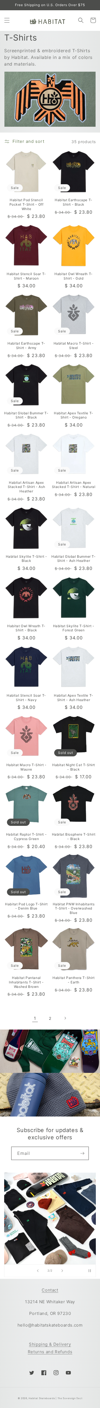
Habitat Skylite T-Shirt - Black (26, 558)
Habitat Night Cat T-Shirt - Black (73, 767)
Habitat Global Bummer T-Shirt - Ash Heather (73, 558)
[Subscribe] (82, 1153)
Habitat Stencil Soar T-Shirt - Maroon (26, 276)
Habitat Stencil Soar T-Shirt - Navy (26, 697)
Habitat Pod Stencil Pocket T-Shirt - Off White (26, 204)
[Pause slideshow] (90, 1271)
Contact (50, 1290)
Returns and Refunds (50, 1351)
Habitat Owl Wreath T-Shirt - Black (26, 628)
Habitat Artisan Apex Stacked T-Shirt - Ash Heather (26, 486)
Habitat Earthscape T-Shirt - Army (26, 345)
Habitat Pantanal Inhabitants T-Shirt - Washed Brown (26, 982)
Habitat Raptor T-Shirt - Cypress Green (26, 836)
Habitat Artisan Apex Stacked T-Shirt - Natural (74, 484)
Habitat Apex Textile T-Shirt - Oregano (73, 415)
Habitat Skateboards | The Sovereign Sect (55, 1398)
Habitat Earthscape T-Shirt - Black (73, 202)
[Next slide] (62, 1271)
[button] (7, 20)
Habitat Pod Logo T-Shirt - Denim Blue (26, 906)
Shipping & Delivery (50, 1344)
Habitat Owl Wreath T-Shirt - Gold (73, 276)
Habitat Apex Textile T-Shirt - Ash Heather (73, 697)
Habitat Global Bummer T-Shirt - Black (26, 415)
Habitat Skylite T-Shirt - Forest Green (73, 628)
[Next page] (65, 1018)
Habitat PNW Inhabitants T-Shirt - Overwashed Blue (74, 908)
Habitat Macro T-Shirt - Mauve (26, 767)
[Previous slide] (38, 1271)
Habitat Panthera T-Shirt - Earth (73, 980)
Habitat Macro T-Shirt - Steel (74, 345)
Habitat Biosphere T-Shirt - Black (74, 836)
